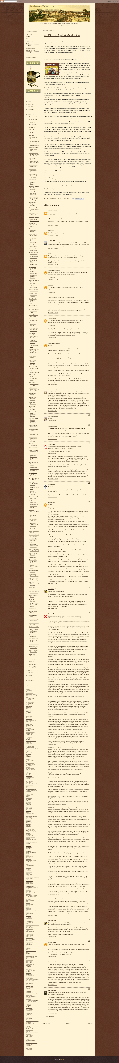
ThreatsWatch (28, 1004)
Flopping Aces (28, 787)
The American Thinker (30, 698)
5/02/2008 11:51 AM (53, 280)
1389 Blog (28, 689)
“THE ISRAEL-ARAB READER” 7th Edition (34, 524)
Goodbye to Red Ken (34, 627)
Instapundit (28, 838)
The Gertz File (28, 805)
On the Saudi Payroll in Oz (34, 346)
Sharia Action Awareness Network (32, 979)
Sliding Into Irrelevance (32, 403)
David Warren (28, 1027)
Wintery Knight (29, 1037)
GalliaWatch (28, 796)
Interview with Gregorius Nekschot (32, 398)
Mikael (50, 484)
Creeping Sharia (29, 752)
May (30, 135)
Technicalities (28, 998)
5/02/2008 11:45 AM (53, 265)
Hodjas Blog (28, 824)
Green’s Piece (28, 812)
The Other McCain (29, 917)
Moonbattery (28, 891)
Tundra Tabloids (29, 1013)
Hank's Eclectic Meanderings (31, 816)
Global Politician (29, 808)
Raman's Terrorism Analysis (31, 951)
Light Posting (32, 528)
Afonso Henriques (52, 270)
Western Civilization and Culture (32, 1032)
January (31, 667)
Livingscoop (28, 870)
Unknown (50, 285)
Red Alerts (28, 953)
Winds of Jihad (29, 1036)
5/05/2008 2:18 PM (52, 1013)
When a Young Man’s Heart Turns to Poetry (34, 149)
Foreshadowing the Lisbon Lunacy (33, 319)
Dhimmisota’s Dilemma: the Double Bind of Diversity (33, 458)
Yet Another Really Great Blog (31, 1043)
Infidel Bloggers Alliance (30, 836)
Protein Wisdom (29, 944)
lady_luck (50, 990)
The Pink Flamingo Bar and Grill (32, 925)
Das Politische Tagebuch (30, 939)
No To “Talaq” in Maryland (33, 539)
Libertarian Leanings (30, 865)
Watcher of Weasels (29, 1030)
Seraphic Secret (29, 976)
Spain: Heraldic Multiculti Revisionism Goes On (34, 301)
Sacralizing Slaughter (32, 600)
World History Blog (29, 1041)
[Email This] (76, 199)
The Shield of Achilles (30, 980)
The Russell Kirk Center (30, 970)
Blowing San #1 (29, 719)
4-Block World (29, 690)
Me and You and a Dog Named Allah (34, 220)
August (31, 127)
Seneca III (28, 43)
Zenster (50, 444)
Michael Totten (29, 1010)
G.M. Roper (28, 966)
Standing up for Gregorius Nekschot (32, 204)
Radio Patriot (28, 949)
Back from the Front (33, 447)
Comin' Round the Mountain (33, 515)
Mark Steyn (28, 988)
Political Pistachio (29, 935)
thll (49, 253)
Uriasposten (28, 1019)
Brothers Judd (28, 726)
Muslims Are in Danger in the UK (34, 371)
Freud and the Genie (34, 644)
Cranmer (27, 751)
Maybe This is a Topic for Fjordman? (33, 474)
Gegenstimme (28, 801)
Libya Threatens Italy (33, 615)
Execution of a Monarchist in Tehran (33, 170)
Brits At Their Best (29, 725)
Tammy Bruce (28, 728)
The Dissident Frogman (30, 764)
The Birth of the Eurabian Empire (33, 575)
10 (89, 415)
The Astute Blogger (29, 703)
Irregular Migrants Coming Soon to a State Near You (34, 154)
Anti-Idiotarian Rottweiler (31, 700)
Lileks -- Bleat (28, 868)
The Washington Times (30, 1028)
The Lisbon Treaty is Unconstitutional (34, 592)
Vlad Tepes (28, 1026)
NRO (27, 901)
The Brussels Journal (30, 729)
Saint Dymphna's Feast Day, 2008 (33, 433)
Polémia (27, 930)
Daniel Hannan (29, 817)
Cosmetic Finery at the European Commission (33, 631)
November (32, 119)
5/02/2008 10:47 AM (53, 235)
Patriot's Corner (29, 919)
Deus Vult (28, 759)
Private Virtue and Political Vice (33, 651)
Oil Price (27, 906)
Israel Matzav (28, 846)
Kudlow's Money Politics (31, 860)
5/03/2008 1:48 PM (52, 915)
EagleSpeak (28, 770)
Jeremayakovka (29, 847)
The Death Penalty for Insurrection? (33, 425)
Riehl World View (29, 960)
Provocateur (28, 945)
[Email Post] (73, 198)
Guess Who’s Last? (33, 264)
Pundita (27, 947)
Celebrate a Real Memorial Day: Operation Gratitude (33, 439)
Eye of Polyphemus (29, 781)
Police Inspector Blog (30, 931)
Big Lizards (28, 713)
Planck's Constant (29, 927)
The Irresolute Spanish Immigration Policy (32, 182)
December (32, 117)
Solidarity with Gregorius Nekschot (32, 408)
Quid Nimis (28, 948)
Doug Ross (28, 967)
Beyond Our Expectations (33, 588)
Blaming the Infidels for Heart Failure (34, 367)
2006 (29, 673)
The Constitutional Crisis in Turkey (33, 579)
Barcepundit (28, 708)
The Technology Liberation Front (32, 1000)
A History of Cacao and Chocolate (33, 647)
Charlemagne (51, 390)
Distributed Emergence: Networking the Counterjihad (33, 545)
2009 (29, 112)
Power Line (28, 943)
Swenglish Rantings (30, 997)
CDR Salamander (29, 735)
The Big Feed (28, 712)
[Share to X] (80, 199)
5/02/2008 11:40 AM (53, 248)
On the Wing (28, 908)
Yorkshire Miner (29, 1046)
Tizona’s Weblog (29, 1008)
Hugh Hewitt (28, 821)
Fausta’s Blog (28, 782)
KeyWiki (27, 853)
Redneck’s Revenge (29, 954)
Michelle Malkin (29, 875)
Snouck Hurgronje (29, 986)
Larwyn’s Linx (28, 861)
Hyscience (28, 833)
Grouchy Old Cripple (30, 813)
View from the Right (30, 1023)
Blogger (62, 1059)
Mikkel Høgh (28, 825)
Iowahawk (28, 843)
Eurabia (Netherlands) (30, 777)
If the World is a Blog (33, 375)
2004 (29, 678)
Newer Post (46, 1023)
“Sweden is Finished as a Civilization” (34, 535)
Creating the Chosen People (34, 531)
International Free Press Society (32, 842)
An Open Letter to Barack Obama (33, 253)
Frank (49, 230)
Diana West (28, 1031)
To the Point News (29, 1009)
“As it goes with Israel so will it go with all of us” (34, 469)
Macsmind (28, 873)
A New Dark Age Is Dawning (31, 895)
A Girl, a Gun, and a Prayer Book (33, 497)
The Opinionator (29, 914)
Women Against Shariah (30, 1040)
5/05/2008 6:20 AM (52, 985)
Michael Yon (28, 1045)
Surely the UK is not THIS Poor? (34, 478)
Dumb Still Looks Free (30, 769)
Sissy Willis (28, 1033)
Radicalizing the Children (33, 611)
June (30, 132)
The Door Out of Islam (33, 261)
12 (89, 443)
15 (89, 588)
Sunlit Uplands (29, 995)
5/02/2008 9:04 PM (52, 411)
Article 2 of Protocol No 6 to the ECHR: (68, 784)
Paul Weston (29, 34)
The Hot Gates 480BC (30, 829)
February (31, 664)
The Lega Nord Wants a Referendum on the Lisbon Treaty (34, 160)
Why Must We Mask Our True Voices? (34, 550)
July (30, 130)
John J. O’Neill (29, 41)
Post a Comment (50, 1016)
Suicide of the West (29, 992)
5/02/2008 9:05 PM (52, 421)
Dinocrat (27, 761)
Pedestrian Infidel (29, 921)
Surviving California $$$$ (31, 996)
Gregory (50, 240)
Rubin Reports (29, 969)
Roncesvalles (28, 965)
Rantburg (27, 952)
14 (89, 501)
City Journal (28, 742)
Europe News (28, 779)
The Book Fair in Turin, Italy (33, 519)
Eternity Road (28, 774)
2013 (29, 101)
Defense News (28, 757)
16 (89, 612)
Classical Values (29, 743)
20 (89, 989)
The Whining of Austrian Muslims (34, 144)
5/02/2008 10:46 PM (53, 479)
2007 (29, 670)
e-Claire (27, 772)
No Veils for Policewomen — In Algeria (33, 341)
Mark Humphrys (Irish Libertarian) (32, 831)
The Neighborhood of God (31, 892)
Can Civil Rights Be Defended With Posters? (33, 605)
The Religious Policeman (31, 958)
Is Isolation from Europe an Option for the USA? (34, 389)
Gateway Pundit (29, 798)
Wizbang (27, 1039)
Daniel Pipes (28, 926)
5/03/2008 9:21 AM (52, 608)
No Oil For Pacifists (30, 897)
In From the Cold (29, 835)
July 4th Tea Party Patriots (31, 852)
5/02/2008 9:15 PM (52, 439)
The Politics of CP (29, 938)
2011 (29, 107)
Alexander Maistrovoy (31, 57)
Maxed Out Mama (29, 881)
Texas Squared (32, 557)
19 (89, 961)
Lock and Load (29, 871)
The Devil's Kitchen (29, 760)
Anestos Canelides (30, 50)
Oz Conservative (29, 918)
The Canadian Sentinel (30, 731)
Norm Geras (28, 803)
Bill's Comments (29, 715)
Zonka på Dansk (29, 1048)
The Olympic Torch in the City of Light (33, 640)
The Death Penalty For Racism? (33, 165)
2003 (29, 680)
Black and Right (29, 716)
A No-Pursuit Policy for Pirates (34, 623)
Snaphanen (28, 984)
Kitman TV (28, 857)
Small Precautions (29, 983)
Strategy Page (28, 991)
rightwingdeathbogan (30, 963)
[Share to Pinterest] (83, 199)
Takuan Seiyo (29, 39)
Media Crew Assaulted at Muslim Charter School (33, 335)
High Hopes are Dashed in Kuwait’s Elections (32, 362)
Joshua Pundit (28, 851)
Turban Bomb (28, 1014)
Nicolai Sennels (30, 46)
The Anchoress (28, 699)
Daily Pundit (28, 756)
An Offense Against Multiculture (62, 35)
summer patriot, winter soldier (31, 993)
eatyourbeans (51, 210)
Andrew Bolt (28, 721)
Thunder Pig (28, 1005)
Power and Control (29, 941)
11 (89, 425)
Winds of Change (29, 1035)
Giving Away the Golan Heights (33, 234)
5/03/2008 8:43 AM (52, 583)
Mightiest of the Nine (30, 886)
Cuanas (27, 755)
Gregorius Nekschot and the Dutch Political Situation (33, 276)
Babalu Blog (28, 707)
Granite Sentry (28, 809)
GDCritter (28, 800)
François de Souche (29, 794)
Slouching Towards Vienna (33, 429)
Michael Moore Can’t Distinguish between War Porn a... (34, 351)
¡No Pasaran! (28, 899)
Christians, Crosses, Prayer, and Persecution (33, 193)
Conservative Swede (30, 747)
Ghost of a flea (29, 807)
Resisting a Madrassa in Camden (32, 230)
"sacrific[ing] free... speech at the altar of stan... (33, 329)
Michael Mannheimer (31, 53)
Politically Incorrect (29, 936)
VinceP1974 (51, 589)
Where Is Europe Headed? (33, 554)
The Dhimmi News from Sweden (33, 249)
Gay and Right (29, 799)
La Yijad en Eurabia (29, 1044)
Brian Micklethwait (29, 883)
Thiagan (50, 502)
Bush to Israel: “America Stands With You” (33, 384)
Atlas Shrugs (28, 704)
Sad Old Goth (28, 971)
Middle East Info (29, 884)
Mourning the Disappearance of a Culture (34, 584)
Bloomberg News (29, 717)
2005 (29, 675)
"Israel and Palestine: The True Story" (33, 493)
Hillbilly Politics (29, 822)
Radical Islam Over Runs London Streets (33, 464)
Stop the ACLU (29, 989)
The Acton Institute (29, 691)
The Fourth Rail (29, 792)
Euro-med (28, 778)
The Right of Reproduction (33, 245)
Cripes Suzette (28, 754)
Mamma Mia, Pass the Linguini (33, 315)
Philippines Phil (29, 923)
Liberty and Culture (29, 866)
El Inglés (28, 36)
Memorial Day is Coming (33, 379)
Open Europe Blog (29, 913)
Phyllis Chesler (29, 737)
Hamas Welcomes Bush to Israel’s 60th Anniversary (33, 451)
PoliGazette (28, 932)
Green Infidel (28, 811)
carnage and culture (29, 733)
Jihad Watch (28, 848)
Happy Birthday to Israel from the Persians (33, 506)
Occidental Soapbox (29, 904)
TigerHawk (28, 1006)
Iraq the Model (29, 844)
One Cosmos (28, 909)
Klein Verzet (28, 859)
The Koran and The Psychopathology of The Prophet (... (34, 198)
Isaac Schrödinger (29, 974)
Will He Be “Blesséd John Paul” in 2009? (34, 311)
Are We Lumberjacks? (30, 702)
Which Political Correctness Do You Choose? (33, 175)
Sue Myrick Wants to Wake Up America (34, 188)
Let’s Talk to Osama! (34, 141)
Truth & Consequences (30, 1011)
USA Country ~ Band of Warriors (32, 1021)
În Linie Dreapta (29, 687)
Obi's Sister (28, 903)
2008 (29, 114)
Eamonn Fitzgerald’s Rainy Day (32, 783)
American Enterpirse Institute (31, 694)
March (31, 661)
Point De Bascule (29, 929)
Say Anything (28, 973)
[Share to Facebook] (81, 199)
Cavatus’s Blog (29, 734)
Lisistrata (27, 869)
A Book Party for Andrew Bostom (33, 306)
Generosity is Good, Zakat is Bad (33, 213)
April (30, 659)
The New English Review (31, 896)
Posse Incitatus (29, 940)
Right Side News (29, 961)
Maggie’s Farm (29, 874)
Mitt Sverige (28, 890)
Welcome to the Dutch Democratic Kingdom (33, 414)
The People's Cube (29, 922)
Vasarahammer (28, 1022)
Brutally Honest (29, 730)
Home (68, 1023)
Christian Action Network (31, 741)
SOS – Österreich (29, 987)
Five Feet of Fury (29, 785)
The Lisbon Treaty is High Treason (34, 619)
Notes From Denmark (32, 655)
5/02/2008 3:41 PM (52, 384)
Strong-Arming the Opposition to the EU (34, 209)
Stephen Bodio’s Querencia (31, 720)
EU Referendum (29, 776)
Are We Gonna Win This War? (33, 571)
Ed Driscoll (28, 766)
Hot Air (27, 827)
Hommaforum (28, 826)
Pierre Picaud (29, 55)
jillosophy (50, 942)
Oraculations (28, 916)
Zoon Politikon (29, 1049)
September (32, 124)
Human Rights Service (30, 830)
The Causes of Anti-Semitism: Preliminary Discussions (33, 421)
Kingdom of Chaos (29, 856)
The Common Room (30, 746)
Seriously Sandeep (29, 978)
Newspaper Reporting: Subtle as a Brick (34, 511)
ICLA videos (28, 834)
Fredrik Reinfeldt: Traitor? (33, 596)
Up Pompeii (28, 1017)
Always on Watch (29, 693)
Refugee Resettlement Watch (31, 956)
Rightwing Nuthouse (30, 962)
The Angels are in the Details (33, 501)
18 (89, 941)
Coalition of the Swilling (31, 744)
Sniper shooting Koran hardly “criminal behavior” (33, 269)
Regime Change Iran (30, 957)
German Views (28, 804)
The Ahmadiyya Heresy (33, 137)
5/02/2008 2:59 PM (52, 338)
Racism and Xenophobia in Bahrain (33, 225)
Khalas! (27, 855)
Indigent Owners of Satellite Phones (33, 290)
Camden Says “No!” (34, 217)
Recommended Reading (32, 393)
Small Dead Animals (30, 982)
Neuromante (28, 894)
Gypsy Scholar (29, 814)
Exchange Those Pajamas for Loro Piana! (33, 566)
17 (89, 919)
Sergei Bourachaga (30, 48)
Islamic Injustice (33, 608)
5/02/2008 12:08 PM (53, 313)
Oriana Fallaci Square (32, 356)
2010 (29, 109)
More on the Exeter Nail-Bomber (33, 257)
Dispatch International (30, 763)
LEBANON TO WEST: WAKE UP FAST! (33, 483)
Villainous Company (30, 1024)
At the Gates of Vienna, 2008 (33, 444)
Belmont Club (28, 711)
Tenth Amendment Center (31, 1002)
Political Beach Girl (29, 934)
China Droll (28, 738)
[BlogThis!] (78, 199)
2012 (29, 104)
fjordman (27, 786)
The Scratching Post (30, 975)
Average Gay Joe (29, 706)
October (31, 122)
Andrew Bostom (29, 722)
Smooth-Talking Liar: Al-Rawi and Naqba (33, 295)
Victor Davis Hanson (30, 818)
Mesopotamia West (29, 882)
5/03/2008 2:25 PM (52, 937)
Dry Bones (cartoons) (30, 768)
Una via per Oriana (29, 1015)
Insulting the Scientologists (33, 286)
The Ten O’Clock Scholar (31, 1001)
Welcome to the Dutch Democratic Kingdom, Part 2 (33, 240)
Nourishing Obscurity (30, 900)
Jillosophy (28, 849)
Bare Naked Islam (29, 709)
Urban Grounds (29, 1018)
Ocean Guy (28, 905)
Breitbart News (29, 724)
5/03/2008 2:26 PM (52, 956)
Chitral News (28, 739)
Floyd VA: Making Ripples (31, 789)
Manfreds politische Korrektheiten (32, 877)
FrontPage (28, 795)
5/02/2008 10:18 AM (53, 225)
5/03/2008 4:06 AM (52, 497)
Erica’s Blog (28, 773)
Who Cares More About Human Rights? (33, 561)
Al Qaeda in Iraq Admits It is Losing (33, 324)
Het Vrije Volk (28, 820)
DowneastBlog (29, 765)
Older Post (89, 1023)
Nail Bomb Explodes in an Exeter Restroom (34, 282)
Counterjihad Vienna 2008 (34, 488)
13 (89, 483)
